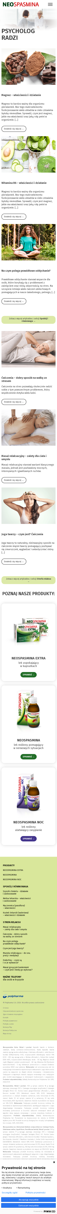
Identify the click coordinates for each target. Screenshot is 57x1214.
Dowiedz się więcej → (14, 129)
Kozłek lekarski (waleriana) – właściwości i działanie (15, 913)
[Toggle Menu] (50, 4)
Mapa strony (7, 1034)
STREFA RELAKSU (12, 922)
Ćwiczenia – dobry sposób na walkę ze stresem (15, 935)
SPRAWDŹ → (28, 674)
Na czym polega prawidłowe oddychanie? (14, 942)
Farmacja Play (7, 1027)
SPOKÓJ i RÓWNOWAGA (15, 886)
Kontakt (5, 1018)
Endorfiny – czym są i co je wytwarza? (12, 961)
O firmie (6, 1008)
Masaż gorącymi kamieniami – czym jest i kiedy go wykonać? (18, 968)
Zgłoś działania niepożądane (13, 1014)
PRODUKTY (9, 865)
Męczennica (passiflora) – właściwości (14, 906)
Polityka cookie (8, 1024)
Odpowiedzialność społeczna (13, 1011)
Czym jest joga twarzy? (13, 948)
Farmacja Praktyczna (10, 1030)
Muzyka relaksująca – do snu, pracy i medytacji (16, 954)
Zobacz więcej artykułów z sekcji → (28, 319)
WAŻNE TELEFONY (13, 978)
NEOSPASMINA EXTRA (13, 870)
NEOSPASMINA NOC (12, 879)
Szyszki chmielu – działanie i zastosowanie (15, 892)
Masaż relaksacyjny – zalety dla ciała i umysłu (15, 928)
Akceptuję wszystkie (28, 1199)
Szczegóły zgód (9, 1192)
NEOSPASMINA (10, 875)
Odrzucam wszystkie (28, 1205)
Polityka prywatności (10, 1021)
